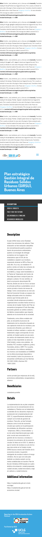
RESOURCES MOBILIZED (15, 219)
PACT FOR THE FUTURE (15, 212)
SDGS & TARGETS (13, 208)
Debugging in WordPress (24, 10)
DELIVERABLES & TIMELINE (16, 215)
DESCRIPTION (12, 204)
